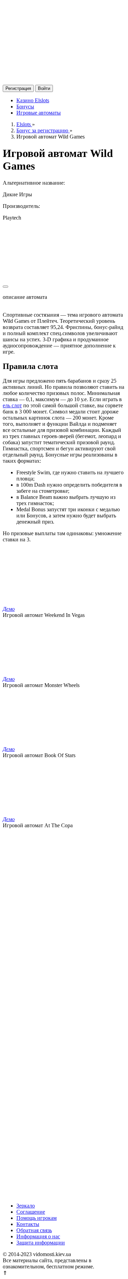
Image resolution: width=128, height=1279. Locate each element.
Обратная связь (34, 1230)
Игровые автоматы (38, 113)
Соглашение (30, 1212)
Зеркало (25, 1206)
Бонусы (25, 106)
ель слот (12, 405)
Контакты (27, 1224)
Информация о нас (38, 1236)
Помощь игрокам (36, 1218)
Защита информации (40, 1242)
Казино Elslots (32, 100)
